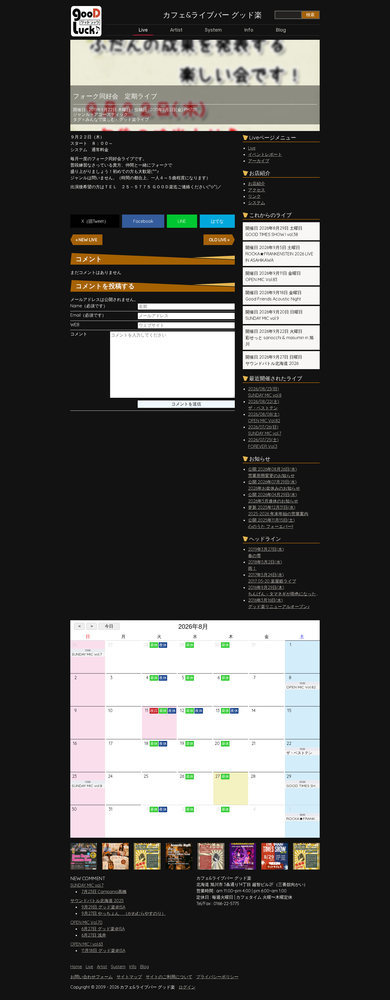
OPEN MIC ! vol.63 (86, 944)
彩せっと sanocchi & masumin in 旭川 (279, 338)
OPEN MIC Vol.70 (86, 922)
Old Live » (219, 239)
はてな (217, 221)
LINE (182, 221)
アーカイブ (258, 160)
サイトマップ (129, 976)
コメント (78, 334)
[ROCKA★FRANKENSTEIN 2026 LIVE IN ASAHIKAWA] (242, 867)
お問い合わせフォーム (91, 976)
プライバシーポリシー (217, 976)
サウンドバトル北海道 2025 (97, 900)
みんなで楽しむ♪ (101, 119)
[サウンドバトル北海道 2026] (83, 867)
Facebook (143, 221)
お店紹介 (256, 183)
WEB (74, 324)
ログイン (187, 987)
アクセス (256, 190)
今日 (109, 626)
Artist (176, 30)
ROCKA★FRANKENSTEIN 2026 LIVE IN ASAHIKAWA (279, 254)
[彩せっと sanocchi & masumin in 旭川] (115, 867)
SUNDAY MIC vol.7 (86, 885)
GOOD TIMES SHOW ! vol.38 (273, 231)
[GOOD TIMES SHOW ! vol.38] (274, 867)
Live (143, 30)
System (213, 30)
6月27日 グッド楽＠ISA (103, 928)
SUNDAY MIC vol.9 (274, 315)
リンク (254, 196)
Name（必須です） (88, 305)
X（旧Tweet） (94, 221)
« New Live (86, 239)
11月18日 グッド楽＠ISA (103, 950)
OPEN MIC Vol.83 (273, 276)
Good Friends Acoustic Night (273, 296)
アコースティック (111, 114)
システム (256, 202)
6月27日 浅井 (93, 935)
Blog (281, 30)
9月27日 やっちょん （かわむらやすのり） (123, 913)
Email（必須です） (88, 315)
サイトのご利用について (169, 976)
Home (76, 966)
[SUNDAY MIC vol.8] (306, 867)
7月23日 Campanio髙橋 (104, 891)
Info (248, 30)
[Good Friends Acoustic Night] (179, 867)
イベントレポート (265, 154)
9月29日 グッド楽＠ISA (103, 907)
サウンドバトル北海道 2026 (273, 360)
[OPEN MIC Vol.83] (211, 867)
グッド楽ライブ (134, 119)
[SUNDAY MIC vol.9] (147, 867)
